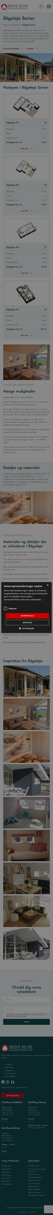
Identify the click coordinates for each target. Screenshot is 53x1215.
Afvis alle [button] (27, 622)
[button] (26, 628)
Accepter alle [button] (27, 616)
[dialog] (26, 607)
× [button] (47, 585)
